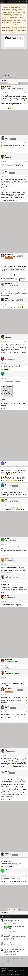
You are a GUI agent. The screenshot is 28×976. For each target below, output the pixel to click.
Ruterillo (6, 938)
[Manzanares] (14, 41)
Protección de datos (19, 970)
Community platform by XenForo (13, 974)
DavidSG (6, 930)
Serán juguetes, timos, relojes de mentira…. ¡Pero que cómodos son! (15, 936)
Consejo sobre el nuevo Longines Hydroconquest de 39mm (14, 950)
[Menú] (2, 1)
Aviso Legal (10, 970)
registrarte (17, 24)
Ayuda (12, 971)
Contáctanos (4, 970)
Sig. (14, 83)
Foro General (12, 921)
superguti (6, 921)
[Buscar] (26, 1)
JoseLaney (6, 952)
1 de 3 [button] (9, 83)
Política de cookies (5, 971)
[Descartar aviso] (25, 6)
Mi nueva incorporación (11, 920)
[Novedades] (23, 1)
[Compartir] (24, 92)
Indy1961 (6, 944)
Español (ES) (5, 968)
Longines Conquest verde (12, 943)
